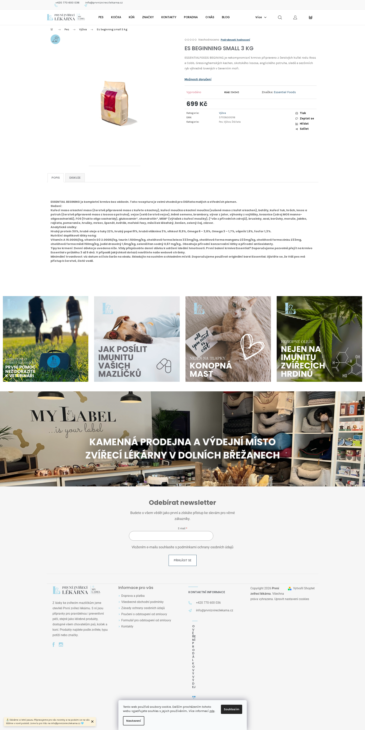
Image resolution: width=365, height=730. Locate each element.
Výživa (222, 113)
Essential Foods (285, 92)
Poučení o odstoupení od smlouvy (144, 614)
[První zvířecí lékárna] (76, 590)
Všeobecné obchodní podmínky (142, 602)
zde (211, 711)
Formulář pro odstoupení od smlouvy (146, 620)
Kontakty (127, 626)
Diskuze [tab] (75, 178)
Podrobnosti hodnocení (235, 39)
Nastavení (133, 721)
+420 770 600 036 (67, 2)
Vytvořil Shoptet (304, 588)
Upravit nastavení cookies (291, 599)
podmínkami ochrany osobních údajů (205, 547)
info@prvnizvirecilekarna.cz (104, 2)
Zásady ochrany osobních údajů (143, 608)
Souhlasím (231, 709)
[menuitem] (101, 17)
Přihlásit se (182, 560)
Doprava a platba (133, 596)
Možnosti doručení (198, 79)
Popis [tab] (56, 178)
